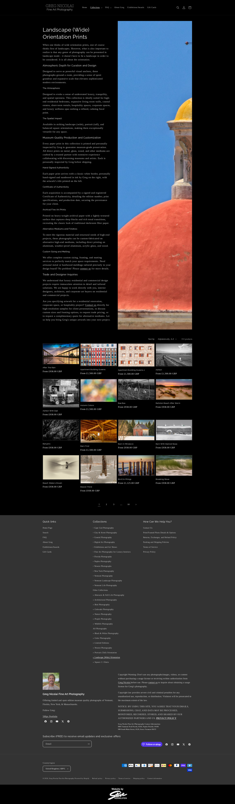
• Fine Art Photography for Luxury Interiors (112, 552)
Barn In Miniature (125, 444)
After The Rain (49, 368)
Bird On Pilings (124, 479)
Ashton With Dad (50, 411)
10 (128, 504)
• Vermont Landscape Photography (107, 581)
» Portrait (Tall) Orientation (105, 653)
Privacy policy (110, 778)
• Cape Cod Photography (103, 528)
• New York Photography (103, 571)
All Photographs (100, 629)
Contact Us (147, 528)
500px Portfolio (50, 716)
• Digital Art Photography (104, 542)
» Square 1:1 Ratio (101, 662)
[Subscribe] (88, 744)
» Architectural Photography (105, 600)
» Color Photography (102, 638)
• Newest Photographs (102, 566)
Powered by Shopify (82, 778)
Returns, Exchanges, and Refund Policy (160, 537)
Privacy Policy (149, 552)
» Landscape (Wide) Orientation (106, 657)
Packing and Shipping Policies (156, 542)
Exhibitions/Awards (51, 547)
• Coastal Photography (102, 537)
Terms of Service (150, 547)
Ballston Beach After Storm (168, 403)
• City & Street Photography (105, 533)
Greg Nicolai (124, 682)
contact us (85, 268)
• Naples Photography (102, 561)
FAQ (45, 537)
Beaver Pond (86, 487)
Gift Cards (47, 552)
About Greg (48, 542)
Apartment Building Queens (93, 369)
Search (45, 533)
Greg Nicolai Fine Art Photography (61, 778)
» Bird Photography (101, 605)
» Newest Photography (102, 648)
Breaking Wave (162, 479)
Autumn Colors (87, 405)
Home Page (47, 528)
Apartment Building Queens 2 (131, 370)
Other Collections (100, 590)
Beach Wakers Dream (52, 483)
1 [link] (99, 504)
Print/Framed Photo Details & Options (159, 533)
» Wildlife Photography (103, 624)
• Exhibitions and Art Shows (105, 547)
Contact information (154, 778)
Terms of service (124, 778)
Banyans (46, 444)
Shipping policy (139, 778)
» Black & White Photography (105, 633)
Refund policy (97, 778)
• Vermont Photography (103, 576)
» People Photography (102, 619)
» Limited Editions (101, 643)
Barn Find (84, 446)
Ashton (159, 370)
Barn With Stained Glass (166, 444)
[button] (96, 7)
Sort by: (151, 339)
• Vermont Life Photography (105, 585)
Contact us (90, 305)
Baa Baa (121, 403)
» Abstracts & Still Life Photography (108, 595)
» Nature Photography (102, 614)
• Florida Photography (102, 557)
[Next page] (136, 505)
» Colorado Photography (103, 609)
